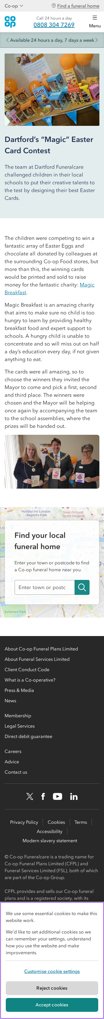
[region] (52, 960)
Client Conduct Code (27, 669)
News (10, 700)
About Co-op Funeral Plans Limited (41, 649)
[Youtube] (57, 796)
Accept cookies (52, 1004)
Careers (13, 751)
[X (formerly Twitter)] (29, 796)
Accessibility (49, 831)
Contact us (16, 772)
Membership (18, 715)
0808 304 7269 (54, 24)
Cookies (56, 822)
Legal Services (20, 726)
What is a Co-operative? (30, 680)
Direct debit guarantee (28, 736)
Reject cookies (51, 988)
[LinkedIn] (74, 796)
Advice (12, 761)
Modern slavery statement (50, 840)
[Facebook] (43, 796)
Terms (81, 822)
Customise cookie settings (52, 971)
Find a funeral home (78, 6)
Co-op (11, 6)
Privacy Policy (24, 822)
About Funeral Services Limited (37, 659)
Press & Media (19, 690)
